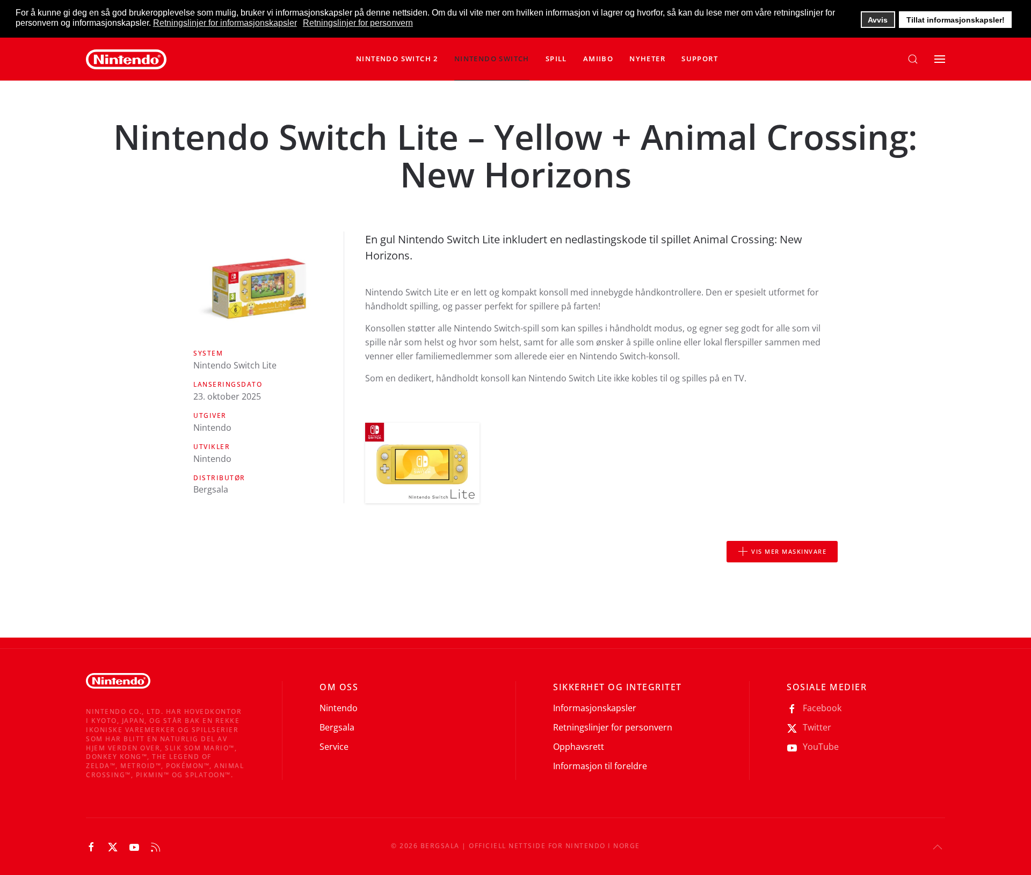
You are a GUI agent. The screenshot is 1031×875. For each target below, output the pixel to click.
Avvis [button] (878, 20)
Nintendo (339, 708)
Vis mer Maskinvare (788, 551)
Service (334, 747)
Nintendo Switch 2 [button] (397, 58)
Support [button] (699, 58)
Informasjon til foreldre (600, 766)
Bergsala (337, 727)
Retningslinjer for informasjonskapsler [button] (225, 22)
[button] (491, 59)
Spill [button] (556, 58)
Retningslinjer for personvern (612, 727)
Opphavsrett (578, 747)
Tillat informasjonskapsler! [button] (955, 20)
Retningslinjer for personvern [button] (358, 22)
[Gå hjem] (126, 59)
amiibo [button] (598, 58)
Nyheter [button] (647, 58)
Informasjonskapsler (594, 708)
